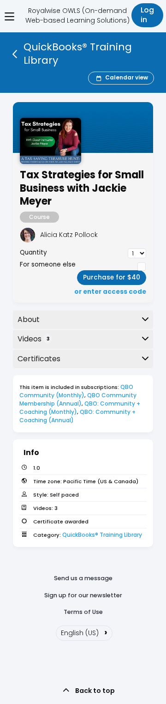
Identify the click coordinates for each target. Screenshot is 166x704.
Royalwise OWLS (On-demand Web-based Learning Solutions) (77, 15)
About (29, 319)
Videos (33, 339)
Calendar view (126, 78)
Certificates (39, 358)
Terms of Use (83, 612)
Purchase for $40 (111, 277)
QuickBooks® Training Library (102, 535)
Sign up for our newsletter (83, 595)
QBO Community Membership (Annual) (78, 399)
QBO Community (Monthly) (77, 391)
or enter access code (110, 292)
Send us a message (83, 578)
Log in (147, 15)
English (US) (84, 631)
